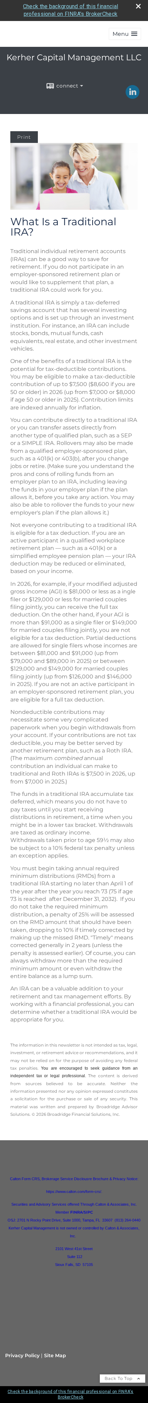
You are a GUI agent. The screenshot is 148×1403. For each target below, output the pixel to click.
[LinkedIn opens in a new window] (132, 96)
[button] (125, 34)
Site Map (55, 1355)
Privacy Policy (22, 1355)
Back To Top (119, 1378)
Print (24, 137)
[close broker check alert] (138, 6)
